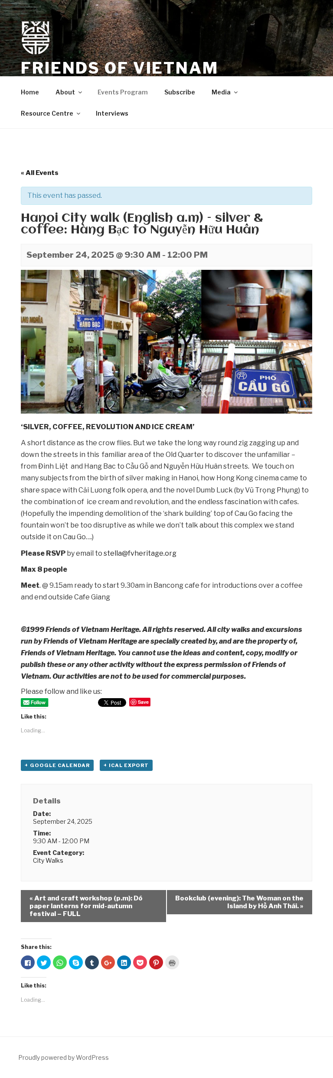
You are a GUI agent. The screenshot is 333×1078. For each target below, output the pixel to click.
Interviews (112, 113)
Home (30, 92)
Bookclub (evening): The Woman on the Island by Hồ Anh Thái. (239, 902)
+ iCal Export (126, 765)
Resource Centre (47, 113)
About (65, 92)
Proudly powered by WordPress (63, 1057)
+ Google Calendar (57, 765)
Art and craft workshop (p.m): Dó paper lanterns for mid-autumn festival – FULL (86, 906)
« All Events (40, 173)
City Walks (48, 860)
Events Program (123, 92)
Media (221, 92)
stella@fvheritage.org (140, 553)
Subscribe (179, 92)
